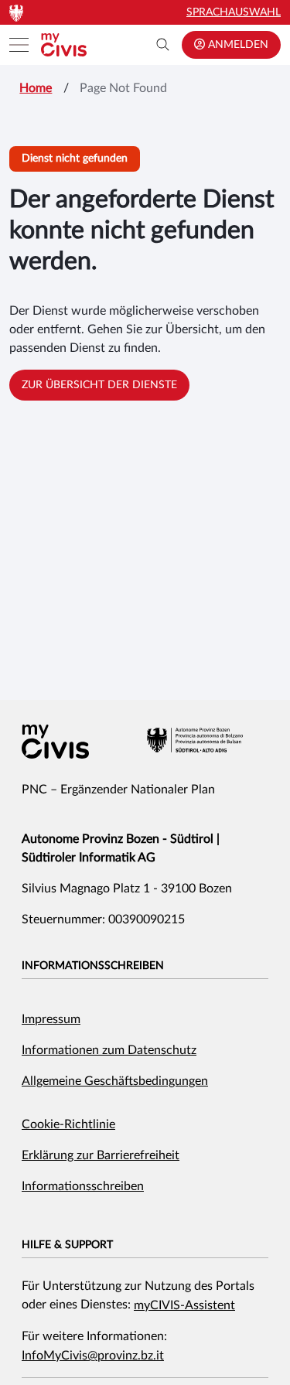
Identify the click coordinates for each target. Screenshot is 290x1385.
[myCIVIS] (55, 742)
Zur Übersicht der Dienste (99, 385)
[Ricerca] (163, 44)
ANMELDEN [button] (236, 44)
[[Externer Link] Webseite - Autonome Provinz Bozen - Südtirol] (194, 740)
